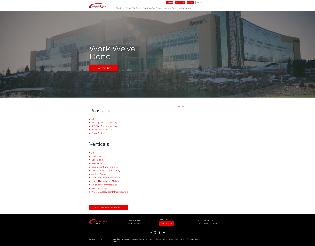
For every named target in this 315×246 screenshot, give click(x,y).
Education (98, 160)
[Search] (217, 2)
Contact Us (103, 68)
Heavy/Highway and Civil (105, 181)
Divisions (120, 8)
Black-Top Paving (101, 130)
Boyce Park (98, 133)
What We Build (133, 8)
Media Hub (180, 2)
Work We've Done (152, 8)
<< (179, 107)
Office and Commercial (104, 185)
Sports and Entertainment (105, 178)
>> (183, 107)
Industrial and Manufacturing (107, 171)
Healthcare (98, 156)
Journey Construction (104, 123)
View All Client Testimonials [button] (108, 208)
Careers (170, 2)
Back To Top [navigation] (309, 241)
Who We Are (185, 8)
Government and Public (104, 167)
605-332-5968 (134, 224)
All (92, 119)
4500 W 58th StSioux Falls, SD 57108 (208, 222)
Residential (98, 164)
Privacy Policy (96, 239)
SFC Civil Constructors (104, 126)
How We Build (170, 8)
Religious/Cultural (101, 189)
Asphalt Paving (100, 174)
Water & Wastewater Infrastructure (109, 192)
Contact (190, 2)
